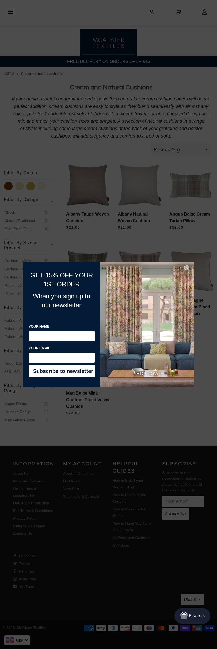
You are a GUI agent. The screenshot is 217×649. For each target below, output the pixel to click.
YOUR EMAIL (39, 348)
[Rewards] (192, 616)
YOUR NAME (39, 326)
